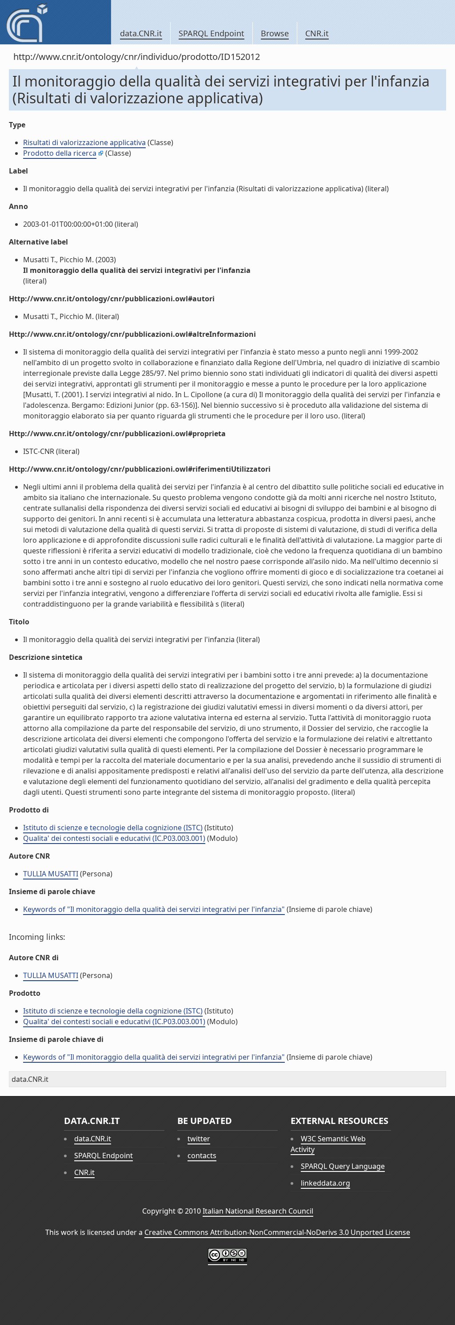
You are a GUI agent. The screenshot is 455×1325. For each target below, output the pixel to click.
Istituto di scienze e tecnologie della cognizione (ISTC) (113, 827)
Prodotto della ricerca (59, 153)
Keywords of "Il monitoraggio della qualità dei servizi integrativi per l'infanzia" (154, 909)
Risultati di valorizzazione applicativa (84, 142)
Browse (275, 33)
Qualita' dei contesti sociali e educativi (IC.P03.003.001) (114, 838)
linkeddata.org (325, 1183)
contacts (202, 1155)
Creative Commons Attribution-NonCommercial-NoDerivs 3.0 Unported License (277, 1232)
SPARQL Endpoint (211, 33)
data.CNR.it (141, 33)
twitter (199, 1139)
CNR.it (317, 33)
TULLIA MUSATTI (50, 874)
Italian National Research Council (258, 1211)
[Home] (55, 22)
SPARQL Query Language (343, 1166)
